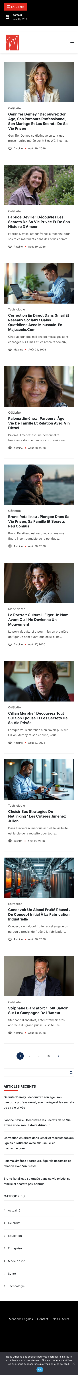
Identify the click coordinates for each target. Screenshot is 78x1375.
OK (40, 1369)
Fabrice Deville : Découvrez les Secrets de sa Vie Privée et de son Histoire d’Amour (39, 222)
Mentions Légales (21, 1319)
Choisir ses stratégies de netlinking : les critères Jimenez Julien (37, 816)
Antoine (18, 148)
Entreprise (15, 903)
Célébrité (14, 108)
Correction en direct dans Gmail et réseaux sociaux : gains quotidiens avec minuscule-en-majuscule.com (39, 1143)
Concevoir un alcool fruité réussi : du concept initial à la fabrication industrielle (39, 914)
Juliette (18, 840)
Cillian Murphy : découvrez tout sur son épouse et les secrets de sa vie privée (38, 718)
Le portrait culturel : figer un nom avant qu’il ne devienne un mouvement (38, 620)
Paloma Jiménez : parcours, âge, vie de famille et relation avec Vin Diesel (39, 423)
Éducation (15, 1236)
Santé (12, 1273)
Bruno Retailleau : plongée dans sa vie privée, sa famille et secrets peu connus (38, 521)
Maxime (18, 349)
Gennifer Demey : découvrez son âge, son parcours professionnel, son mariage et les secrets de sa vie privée (39, 1102)
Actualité (14, 1210)
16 (48, 1056)
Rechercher (71, 1072)
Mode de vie (16, 608)
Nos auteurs (61, 1319)
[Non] (73, 1363)
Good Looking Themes (46, 1350)
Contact (42, 1319)
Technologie (16, 309)
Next (57, 1056)
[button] (72, 42)
